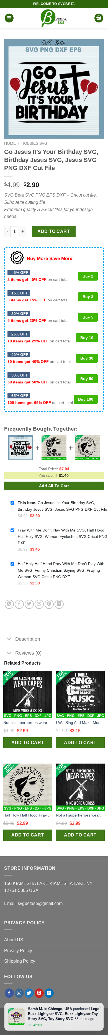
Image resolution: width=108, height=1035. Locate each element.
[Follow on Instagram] (19, 993)
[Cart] (98, 18)
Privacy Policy (18, 950)
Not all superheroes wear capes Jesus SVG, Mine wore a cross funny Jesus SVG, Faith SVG (27, 722)
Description (27, 639)
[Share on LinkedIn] (59, 604)
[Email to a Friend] (39, 604)
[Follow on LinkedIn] (49, 993)
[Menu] (9, 18)
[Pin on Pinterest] (49, 604)
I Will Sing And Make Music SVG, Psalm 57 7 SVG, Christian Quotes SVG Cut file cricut (80, 722)
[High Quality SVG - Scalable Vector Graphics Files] (54, 18)
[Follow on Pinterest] (39, 993)
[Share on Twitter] (29, 604)
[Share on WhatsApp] (9, 604)
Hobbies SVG (34, 143)
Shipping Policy (19, 961)
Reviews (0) (28, 653)
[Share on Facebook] (19, 604)
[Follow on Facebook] (9, 993)
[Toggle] (9, 639)
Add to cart (53, 231)
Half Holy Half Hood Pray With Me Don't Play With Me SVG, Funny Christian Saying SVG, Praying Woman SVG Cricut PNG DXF (27, 815)
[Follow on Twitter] (29, 993)
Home (10, 143)
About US (13, 939)
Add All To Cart (54, 486)
